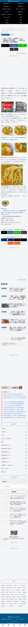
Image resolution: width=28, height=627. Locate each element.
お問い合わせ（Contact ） (7, 619)
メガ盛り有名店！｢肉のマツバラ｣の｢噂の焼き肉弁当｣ (14, 407)
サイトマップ (14, 621)
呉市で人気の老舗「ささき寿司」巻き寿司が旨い (13, 413)
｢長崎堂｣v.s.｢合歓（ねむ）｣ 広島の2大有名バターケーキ (14, 395)
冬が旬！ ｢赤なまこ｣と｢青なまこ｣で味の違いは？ (13, 393)
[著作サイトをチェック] (7, 239)
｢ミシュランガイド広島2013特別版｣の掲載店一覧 (14, 403)
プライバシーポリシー (20, 619)
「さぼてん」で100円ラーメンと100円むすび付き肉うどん (15, 411)
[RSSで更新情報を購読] (14, 243)
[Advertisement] (14, 71)
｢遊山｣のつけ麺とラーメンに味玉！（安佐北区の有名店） (14, 415)
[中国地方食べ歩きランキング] (15, 387)
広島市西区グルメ (6, 34)
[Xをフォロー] (20, 239)
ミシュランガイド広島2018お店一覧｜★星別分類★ (13, 401)
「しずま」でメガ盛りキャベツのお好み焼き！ (12, 405)
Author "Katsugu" (14, 536)
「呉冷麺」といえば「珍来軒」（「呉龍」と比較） (13, 409)
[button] (14, 49)
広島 (12, 34)
